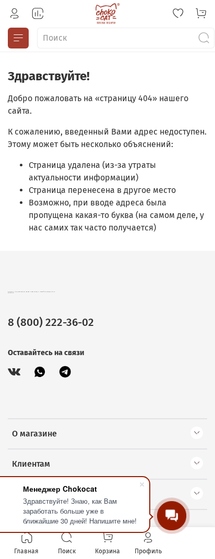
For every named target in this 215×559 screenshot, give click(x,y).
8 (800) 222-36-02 (51, 322)
